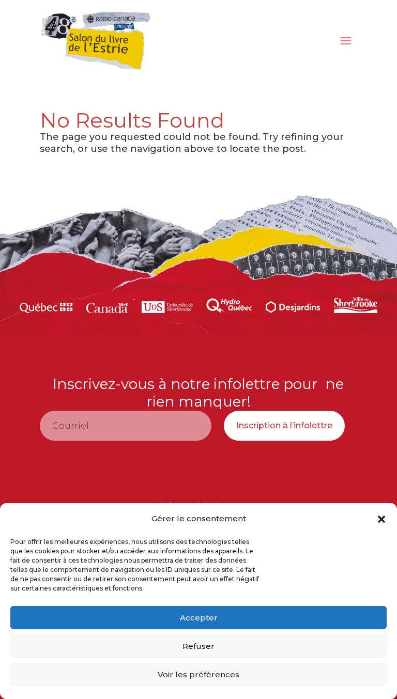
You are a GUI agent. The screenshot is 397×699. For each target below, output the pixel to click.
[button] (381, 519)
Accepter (199, 618)
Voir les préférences (198, 674)
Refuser (198, 646)
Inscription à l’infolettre (284, 425)
